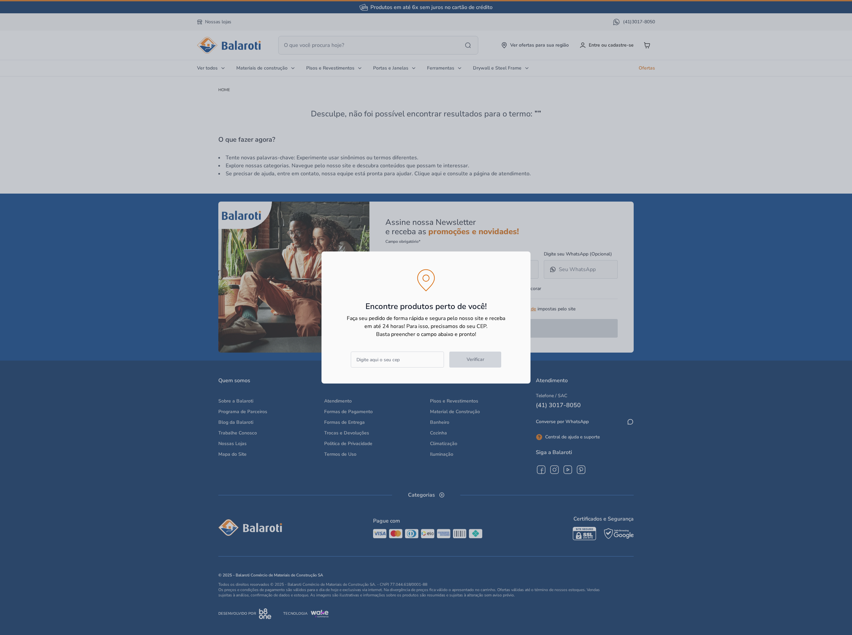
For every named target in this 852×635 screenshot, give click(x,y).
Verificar (475, 359)
